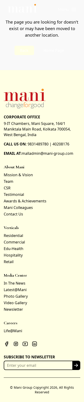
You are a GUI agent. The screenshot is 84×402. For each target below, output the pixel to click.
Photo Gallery (16, 296)
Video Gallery (15, 302)
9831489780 (38, 144)
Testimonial (14, 194)
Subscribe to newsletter (29, 357)
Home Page (53, 50)
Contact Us (13, 214)
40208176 (60, 144)
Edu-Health (13, 248)
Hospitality (13, 255)
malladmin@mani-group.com (47, 153)
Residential (13, 235)
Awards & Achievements (25, 201)
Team (8, 181)
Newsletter (13, 309)
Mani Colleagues (18, 207)
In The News (14, 283)
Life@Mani (13, 330)
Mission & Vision (18, 174)
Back (24, 50)
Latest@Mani (15, 289)
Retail (9, 261)
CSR (7, 187)
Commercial (14, 242)
